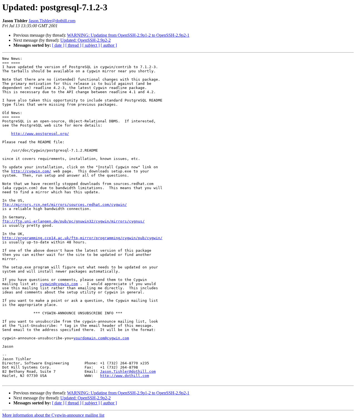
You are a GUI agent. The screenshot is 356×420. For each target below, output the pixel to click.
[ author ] (109, 45)
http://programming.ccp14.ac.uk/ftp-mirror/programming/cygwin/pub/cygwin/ (82, 238)
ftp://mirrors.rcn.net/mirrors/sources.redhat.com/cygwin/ (64, 204)
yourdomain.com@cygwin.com (101, 338)
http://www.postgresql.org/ (40, 134)
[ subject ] (91, 45)
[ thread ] (73, 45)
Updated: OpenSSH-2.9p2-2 (85, 40)
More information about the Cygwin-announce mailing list (53, 415)
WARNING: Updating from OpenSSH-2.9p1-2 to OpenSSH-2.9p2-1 (128, 35)
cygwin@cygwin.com (59, 284)
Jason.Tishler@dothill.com (52, 20)
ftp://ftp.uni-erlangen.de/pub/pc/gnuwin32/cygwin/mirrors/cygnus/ (73, 221)
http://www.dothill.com (124, 376)
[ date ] (58, 45)
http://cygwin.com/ (31, 171)
